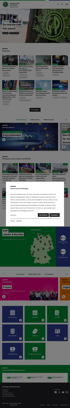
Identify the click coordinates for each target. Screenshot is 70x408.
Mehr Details (13, 215)
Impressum (12, 220)
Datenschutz (19, 220)
